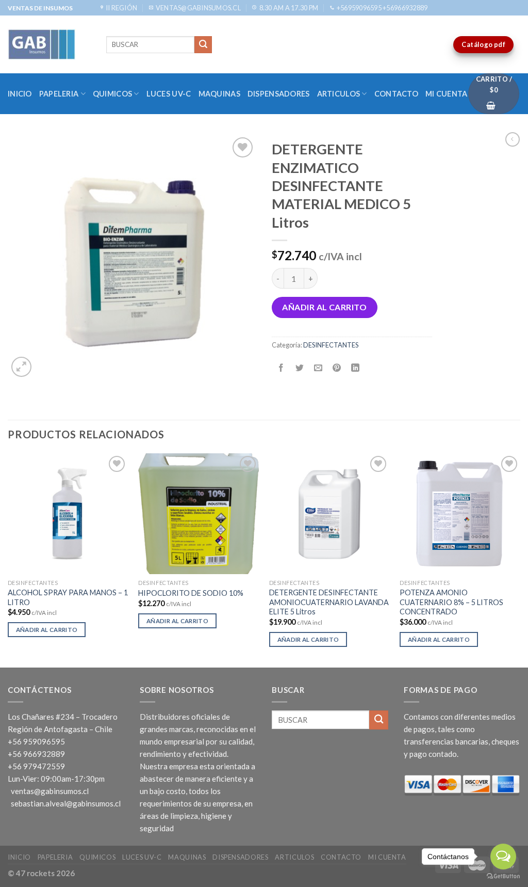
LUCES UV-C (168, 93)
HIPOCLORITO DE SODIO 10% (190, 593)
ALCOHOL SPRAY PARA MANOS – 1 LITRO (68, 597)
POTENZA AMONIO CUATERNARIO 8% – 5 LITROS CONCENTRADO (451, 602)
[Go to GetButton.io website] (503, 876)
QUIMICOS (112, 93)
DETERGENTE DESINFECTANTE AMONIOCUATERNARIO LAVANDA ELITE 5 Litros (329, 602)
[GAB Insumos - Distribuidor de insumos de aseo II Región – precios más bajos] (49, 44)
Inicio (20, 93)
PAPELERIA (59, 93)
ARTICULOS (338, 93)
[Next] (519, 559)
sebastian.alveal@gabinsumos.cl (66, 803)
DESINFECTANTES (330, 345)
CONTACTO (396, 93)
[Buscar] (203, 45)
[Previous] (8, 559)
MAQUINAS (219, 93)
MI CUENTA (446, 93)
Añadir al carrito (324, 307)
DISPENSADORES (279, 93)
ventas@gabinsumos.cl (50, 791)
